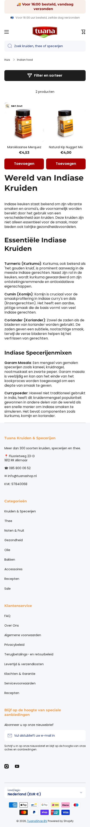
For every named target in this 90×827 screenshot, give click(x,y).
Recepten (11, 579)
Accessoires (13, 569)
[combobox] (45, 46)
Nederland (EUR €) (24, 794)
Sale (7, 588)
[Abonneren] (80, 735)
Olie (7, 550)
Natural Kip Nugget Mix (66, 147)
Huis (7, 60)
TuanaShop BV (37, 821)
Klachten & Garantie (19, 674)
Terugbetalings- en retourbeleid (28, 654)
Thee (8, 521)
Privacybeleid (14, 645)
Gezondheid (13, 540)
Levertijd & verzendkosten (24, 664)
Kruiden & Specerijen (20, 511)
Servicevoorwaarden (20, 683)
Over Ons (11, 625)
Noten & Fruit (14, 530)
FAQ (7, 616)
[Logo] (45, 32)
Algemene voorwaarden (22, 635)
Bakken (9, 559)
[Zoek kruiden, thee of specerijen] (8, 46)
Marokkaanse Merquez (24, 147)
